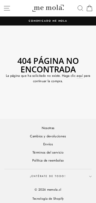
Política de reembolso (48, 160)
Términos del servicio (48, 152)
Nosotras (48, 127)
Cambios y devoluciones (48, 136)
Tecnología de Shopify (48, 198)
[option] (48, 21)
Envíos (48, 144)
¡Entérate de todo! (48, 176)
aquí (80, 75)
